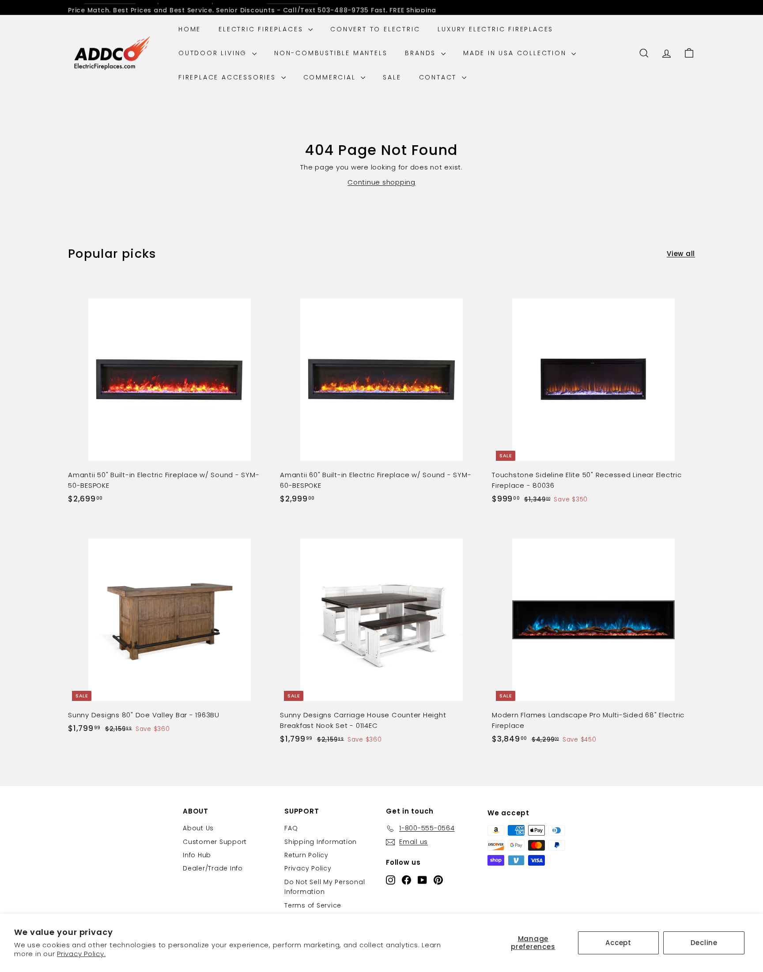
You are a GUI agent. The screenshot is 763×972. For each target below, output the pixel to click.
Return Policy (306, 855)
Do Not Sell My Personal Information (324, 887)
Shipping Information (320, 841)
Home (189, 29)
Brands (422, 53)
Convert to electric (375, 29)
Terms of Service (312, 905)
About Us (198, 828)
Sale (392, 77)
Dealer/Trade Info (213, 868)
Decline (704, 942)
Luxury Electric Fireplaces (495, 29)
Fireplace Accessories (228, 77)
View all (681, 253)
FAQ (291, 828)
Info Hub (197, 855)
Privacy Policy (308, 868)
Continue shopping (381, 182)
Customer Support (215, 841)
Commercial (331, 77)
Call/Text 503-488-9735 (326, 7)
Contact (439, 77)
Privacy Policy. (81, 953)
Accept (618, 942)
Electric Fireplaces (262, 29)
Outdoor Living (214, 53)
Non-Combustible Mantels (330, 53)
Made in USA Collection (516, 53)
